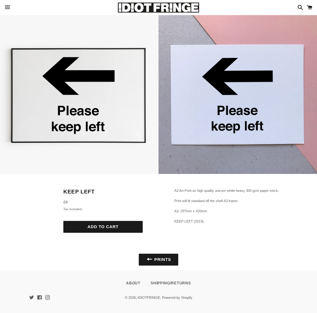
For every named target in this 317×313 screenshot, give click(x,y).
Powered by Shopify (177, 298)
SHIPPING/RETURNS (171, 283)
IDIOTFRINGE (149, 298)
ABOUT (133, 283)
